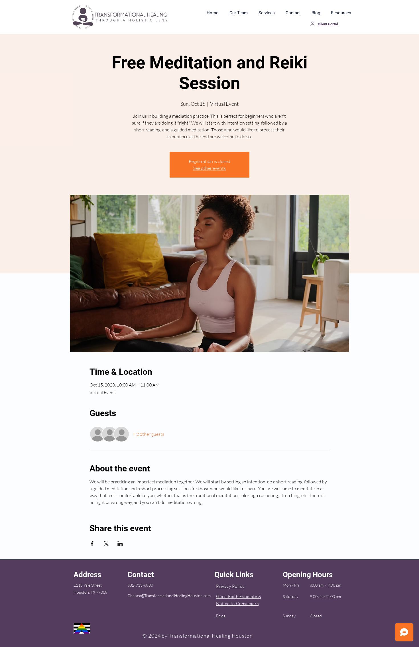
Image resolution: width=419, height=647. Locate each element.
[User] (312, 24)
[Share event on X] (106, 543)
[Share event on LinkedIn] (120, 543)
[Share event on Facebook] (92, 543)
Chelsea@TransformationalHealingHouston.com (169, 595)
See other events (209, 168)
